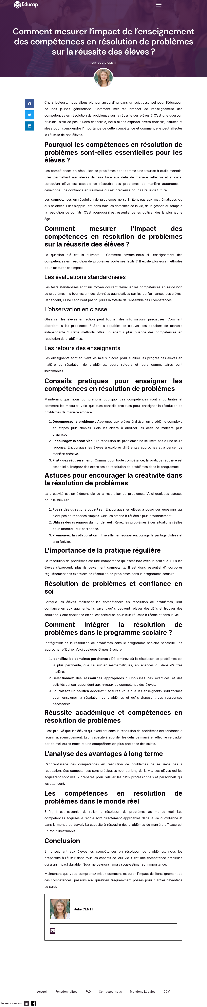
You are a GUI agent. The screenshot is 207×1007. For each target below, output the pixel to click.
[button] (158, 4)
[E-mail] (52, 932)
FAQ (88, 991)
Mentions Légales (142, 991)
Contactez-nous (110, 991)
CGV (167, 991)
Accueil (42, 991)
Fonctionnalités (66, 991)
